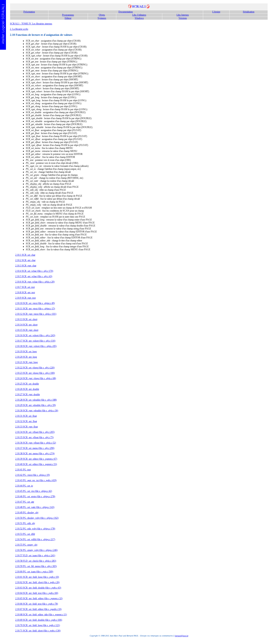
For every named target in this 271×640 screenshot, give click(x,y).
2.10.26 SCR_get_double (27, 389)
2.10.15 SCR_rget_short (26, 330)
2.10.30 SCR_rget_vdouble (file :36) (36, 410)
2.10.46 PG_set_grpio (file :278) (35, 496)
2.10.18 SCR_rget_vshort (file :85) (36, 346)
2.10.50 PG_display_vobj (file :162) (37, 518)
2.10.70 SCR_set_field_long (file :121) (37, 625)
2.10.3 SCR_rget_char (25, 265)
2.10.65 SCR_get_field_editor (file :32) (38, 598)
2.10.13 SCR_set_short (26, 319)
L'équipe (216, 11)
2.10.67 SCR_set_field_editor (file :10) (38, 609)
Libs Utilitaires (139, 15)
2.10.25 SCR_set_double (27, 383)
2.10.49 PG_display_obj (26, 512)
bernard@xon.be (181, 636)
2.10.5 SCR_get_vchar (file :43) (33, 276)
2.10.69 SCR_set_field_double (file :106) (38, 620)
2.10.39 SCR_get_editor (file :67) (36, 458)
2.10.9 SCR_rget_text (25, 297)
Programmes (68, 15)
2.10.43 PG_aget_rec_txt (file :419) (36, 480)
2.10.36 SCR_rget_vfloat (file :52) (35, 442)
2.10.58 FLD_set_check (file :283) (35, 560)
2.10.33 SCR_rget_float (26, 426)
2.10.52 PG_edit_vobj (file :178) (35, 528)
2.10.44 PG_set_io (24, 485)
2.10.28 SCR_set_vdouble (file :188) (36, 399)
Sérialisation (248, 11)
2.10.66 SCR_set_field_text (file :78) (36, 603)
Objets (102, 15)
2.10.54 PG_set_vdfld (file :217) (35, 539)
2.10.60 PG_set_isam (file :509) (34, 571)
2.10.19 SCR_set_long (26, 351)
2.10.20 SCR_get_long (26, 356)
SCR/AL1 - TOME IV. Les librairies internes (31, 23)
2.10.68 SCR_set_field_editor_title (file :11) (41, 614)
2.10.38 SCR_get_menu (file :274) (35, 453)
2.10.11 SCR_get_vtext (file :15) (35, 308)
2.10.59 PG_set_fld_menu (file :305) (36, 566)
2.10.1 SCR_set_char (25, 254)
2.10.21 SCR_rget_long (26, 362)
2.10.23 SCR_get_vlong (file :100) (35, 373)
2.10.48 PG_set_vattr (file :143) (34, 507)
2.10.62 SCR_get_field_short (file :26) (37, 582)
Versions (183, 18)
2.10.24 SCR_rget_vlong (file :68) (35, 378)
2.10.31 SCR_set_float (26, 416)
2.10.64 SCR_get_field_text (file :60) (36, 593)
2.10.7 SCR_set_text (25, 287)
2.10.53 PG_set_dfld (25, 534)
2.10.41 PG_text (23, 469)
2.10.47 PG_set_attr (24, 501)
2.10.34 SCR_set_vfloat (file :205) (35, 432)
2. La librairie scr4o (19, 29)
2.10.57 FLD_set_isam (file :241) (35, 555)
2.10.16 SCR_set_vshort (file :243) (35, 335)
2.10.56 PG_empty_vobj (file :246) (36, 550)
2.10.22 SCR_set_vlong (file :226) (35, 367)
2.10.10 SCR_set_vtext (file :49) (35, 303)
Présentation (29, 11)
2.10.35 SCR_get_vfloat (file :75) (34, 437)
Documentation (125, 11)
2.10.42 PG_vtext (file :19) (32, 475)
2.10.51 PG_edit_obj (25, 523)
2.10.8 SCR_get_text (25, 292)
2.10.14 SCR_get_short (26, 324)
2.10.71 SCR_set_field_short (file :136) (38, 630)
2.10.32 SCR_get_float (26, 421)
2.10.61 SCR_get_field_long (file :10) (37, 577)
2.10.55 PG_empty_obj (26, 544)
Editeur (68, 18)
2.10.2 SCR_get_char (25, 260)
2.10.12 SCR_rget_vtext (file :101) (35, 314)
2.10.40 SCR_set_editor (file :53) (36, 464)
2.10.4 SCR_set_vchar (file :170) (34, 271)
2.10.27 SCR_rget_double (27, 394)
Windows (139, 18)
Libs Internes (183, 15)
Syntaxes (102, 18)
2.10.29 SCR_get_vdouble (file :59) (35, 405)
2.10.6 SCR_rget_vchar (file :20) (35, 281)
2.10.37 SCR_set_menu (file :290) (34, 448)
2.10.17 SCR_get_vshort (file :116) (35, 340)
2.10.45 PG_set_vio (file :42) (33, 491)
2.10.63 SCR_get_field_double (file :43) (38, 587)
